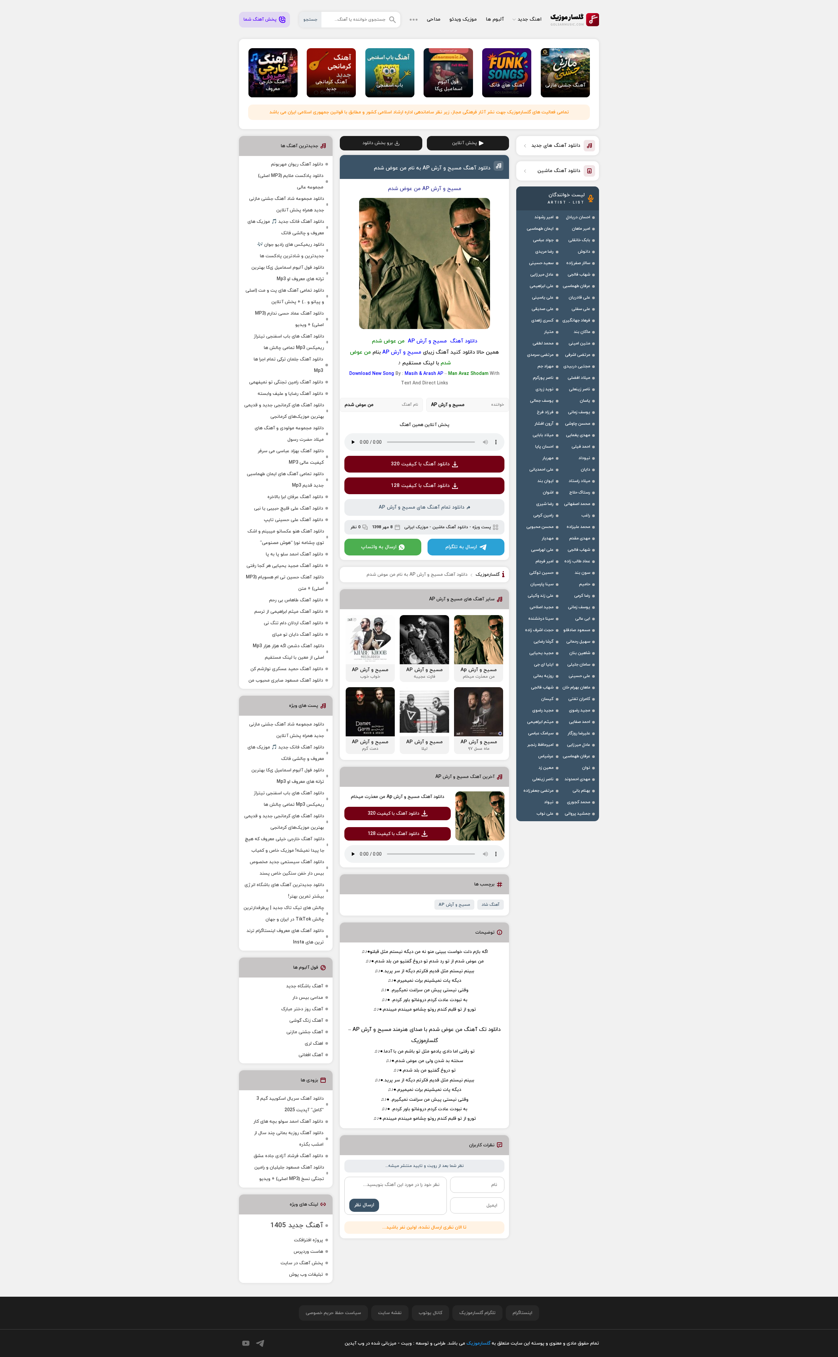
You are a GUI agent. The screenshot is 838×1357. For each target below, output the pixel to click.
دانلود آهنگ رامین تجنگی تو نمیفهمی (286, 382)
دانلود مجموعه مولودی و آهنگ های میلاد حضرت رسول (289, 434)
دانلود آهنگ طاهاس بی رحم (296, 600)
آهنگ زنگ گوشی (306, 1021)
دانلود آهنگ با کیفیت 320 (420, 464)
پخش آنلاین (464, 143)
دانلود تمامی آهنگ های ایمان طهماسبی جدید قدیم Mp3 (285, 480)
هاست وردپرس (308, 1252)
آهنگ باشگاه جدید (304, 986)
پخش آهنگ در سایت (302, 1263)
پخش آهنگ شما (260, 19)
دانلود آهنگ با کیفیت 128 (420, 485)
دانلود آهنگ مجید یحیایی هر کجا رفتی (284, 566)
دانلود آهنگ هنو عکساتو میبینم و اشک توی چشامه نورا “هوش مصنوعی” (285, 537)
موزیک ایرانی (416, 527)
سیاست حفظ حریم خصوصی (333, 1313)
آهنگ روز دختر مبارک (302, 1009)
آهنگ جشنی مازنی (304, 1032)
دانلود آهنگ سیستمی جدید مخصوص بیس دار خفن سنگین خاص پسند (287, 868)
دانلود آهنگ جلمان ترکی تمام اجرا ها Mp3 (288, 365)
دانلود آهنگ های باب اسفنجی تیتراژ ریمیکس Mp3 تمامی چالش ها (289, 342)
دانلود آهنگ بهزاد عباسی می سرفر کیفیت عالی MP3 (291, 457)
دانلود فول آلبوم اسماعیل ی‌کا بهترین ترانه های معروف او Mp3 (287, 273)
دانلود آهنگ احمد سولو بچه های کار (288, 1121)
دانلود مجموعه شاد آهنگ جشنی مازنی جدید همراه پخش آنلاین (286, 204)
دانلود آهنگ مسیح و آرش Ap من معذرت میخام (397, 797)
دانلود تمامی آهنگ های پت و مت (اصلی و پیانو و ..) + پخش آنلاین (285, 296)
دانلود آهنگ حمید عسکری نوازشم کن (286, 669)
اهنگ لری (314, 1043)
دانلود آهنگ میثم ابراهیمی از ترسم (288, 612)
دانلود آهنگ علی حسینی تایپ (293, 520)
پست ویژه (481, 527)
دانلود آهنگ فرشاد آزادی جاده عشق (288, 1156)
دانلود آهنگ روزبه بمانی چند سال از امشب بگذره (288, 1139)
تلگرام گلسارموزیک (477, 1313)
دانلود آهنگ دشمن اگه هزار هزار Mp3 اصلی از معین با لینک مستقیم (288, 652)
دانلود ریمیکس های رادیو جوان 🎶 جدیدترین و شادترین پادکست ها (290, 250)
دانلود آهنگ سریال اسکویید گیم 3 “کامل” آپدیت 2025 (290, 1104)
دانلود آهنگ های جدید (555, 145)
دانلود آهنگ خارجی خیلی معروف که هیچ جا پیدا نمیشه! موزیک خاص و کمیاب (284, 845)
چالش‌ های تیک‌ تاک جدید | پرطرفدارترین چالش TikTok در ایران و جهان (284, 913)
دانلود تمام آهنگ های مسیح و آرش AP (422, 507)
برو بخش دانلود (377, 143)
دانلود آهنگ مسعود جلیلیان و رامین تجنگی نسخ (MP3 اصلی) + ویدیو (289, 1173)
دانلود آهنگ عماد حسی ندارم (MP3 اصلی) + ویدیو (289, 319)
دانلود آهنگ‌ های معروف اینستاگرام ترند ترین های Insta (285, 936)
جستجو (310, 20)
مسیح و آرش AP (454, 905)
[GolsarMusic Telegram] (260, 1343)
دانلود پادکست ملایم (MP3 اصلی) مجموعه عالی (290, 181)
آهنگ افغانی (311, 1055)
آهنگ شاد (491, 905)
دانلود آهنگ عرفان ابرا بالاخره (295, 497)
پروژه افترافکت (308, 1240)
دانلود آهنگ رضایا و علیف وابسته (290, 394)
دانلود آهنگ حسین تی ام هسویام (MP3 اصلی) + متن (285, 583)
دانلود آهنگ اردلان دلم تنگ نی (293, 623)
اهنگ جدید (529, 19)
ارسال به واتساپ (378, 547)
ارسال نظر (364, 1205)
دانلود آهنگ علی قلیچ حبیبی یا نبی (288, 508)
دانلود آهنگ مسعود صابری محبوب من (285, 680)
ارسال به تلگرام (461, 547)
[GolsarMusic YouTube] (245, 1343)
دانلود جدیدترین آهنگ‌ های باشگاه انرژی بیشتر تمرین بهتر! (284, 891)
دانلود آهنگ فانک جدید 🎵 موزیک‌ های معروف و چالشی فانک (285, 227)
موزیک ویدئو (463, 19)
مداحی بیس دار (307, 998)
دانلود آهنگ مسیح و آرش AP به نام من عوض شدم (432, 168)
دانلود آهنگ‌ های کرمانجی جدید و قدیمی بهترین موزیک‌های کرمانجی (284, 411)
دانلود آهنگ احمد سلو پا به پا (294, 554)
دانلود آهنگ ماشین (450, 527)
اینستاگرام (522, 1313)
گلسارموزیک (575, 19)
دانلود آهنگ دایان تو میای (297, 634)
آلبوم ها (495, 19)
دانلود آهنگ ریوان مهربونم (297, 164)
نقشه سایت (390, 1313)
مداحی (433, 19)
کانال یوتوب (430, 1313)
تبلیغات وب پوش (306, 1274)
